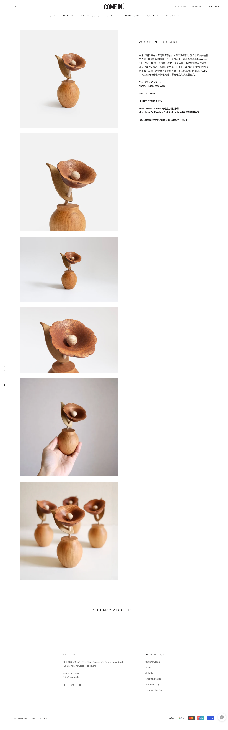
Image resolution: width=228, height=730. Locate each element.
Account (180, 6)
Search (196, 6)
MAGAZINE (173, 15)
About (148, 667)
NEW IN (68, 15)
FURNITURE (132, 15)
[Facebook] (64, 684)
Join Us (149, 673)
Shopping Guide (153, 678)
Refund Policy (152, 684)
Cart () (213, 6)
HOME (52, 15)
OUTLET (152, 15)
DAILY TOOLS (90, 15)
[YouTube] (80, 684)
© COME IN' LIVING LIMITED (30, 718)
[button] (222, 718)
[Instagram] (72, 684)
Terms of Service (153, 689)
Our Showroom (152, 661)
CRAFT (111, 15)
